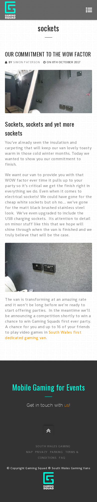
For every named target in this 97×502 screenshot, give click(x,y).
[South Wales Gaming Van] (48, 486)
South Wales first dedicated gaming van (43, 335)
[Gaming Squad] (10, 9)
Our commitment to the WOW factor (48, 54)
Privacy (41, 452)
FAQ (62, 458)
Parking (56, 452)
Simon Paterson (26, 62)
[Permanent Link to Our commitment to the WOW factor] (48, 110)
